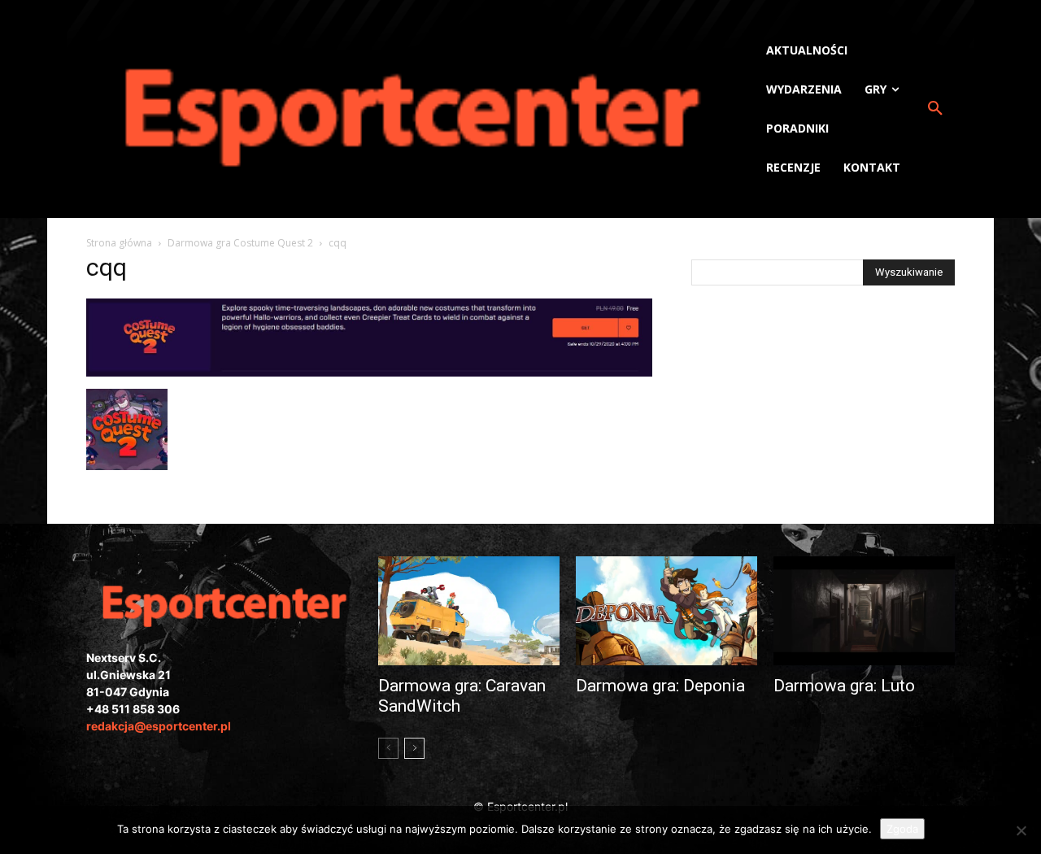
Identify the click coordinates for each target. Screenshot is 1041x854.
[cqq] (369, 372)
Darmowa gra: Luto (844, 685)
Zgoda (902, 828)
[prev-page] (388, 748)
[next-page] (414, 748)
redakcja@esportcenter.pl (158, 726)
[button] (935, 109)
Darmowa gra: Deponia (660, 685)
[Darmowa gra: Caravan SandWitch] (469, 610)
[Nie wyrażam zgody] (1021, 830)
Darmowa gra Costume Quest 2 (240, 243)
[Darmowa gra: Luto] (864, 610)
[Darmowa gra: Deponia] (666, 610)
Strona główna (119, 243)
